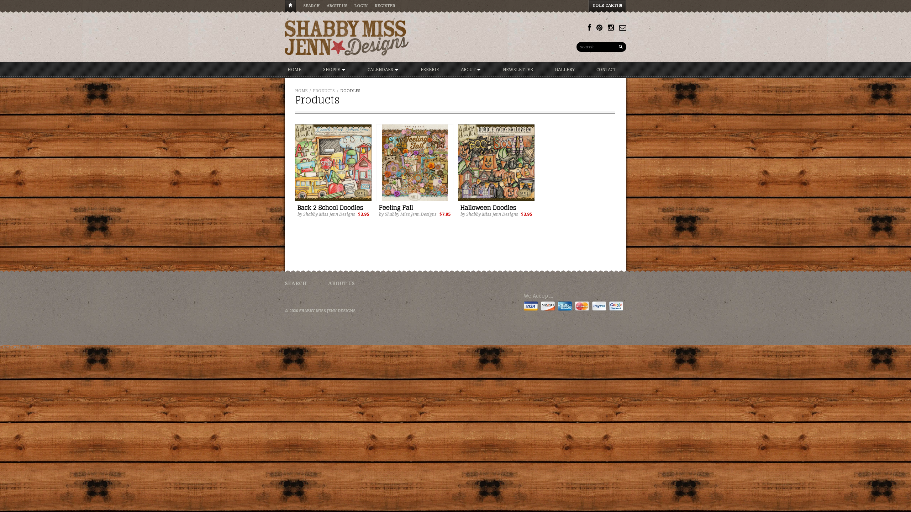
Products (324, 91)
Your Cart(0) (607, 5)
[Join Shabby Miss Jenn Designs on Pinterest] (599, 27)
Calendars (381, 69)
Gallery (565, 69)
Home (290, 6)
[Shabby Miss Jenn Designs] (347, 37)
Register (385, 6)
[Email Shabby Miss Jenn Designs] (622, 27)
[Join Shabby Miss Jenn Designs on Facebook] (589, 27)
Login (361, 6)
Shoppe (332, 69)
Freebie (430, 69)
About (468, 69)
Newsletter (518, 69)
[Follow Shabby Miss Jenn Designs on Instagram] (611, 27)
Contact (606, 69)
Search (311, 6)
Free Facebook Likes (20, 347)
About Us (337, 6)
